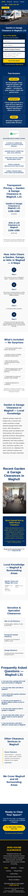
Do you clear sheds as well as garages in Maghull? (12, 709)
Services (16, 1)
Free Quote (5, 7)
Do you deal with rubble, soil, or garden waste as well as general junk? (13, 716)
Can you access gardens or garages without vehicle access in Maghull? (13, 702)
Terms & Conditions (14, 879)
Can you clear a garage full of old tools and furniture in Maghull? (13, 682)
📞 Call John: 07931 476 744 (14, 828)
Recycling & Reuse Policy (14, 876)
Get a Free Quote (14, 61)
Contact (22, 1)
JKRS (3, 1)
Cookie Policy (14, 873)
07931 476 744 (14, 4)
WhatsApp (20, 833)
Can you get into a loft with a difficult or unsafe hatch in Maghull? (14, 724)
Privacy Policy (18, 870)
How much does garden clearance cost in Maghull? (14, 695)
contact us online (11, 833)
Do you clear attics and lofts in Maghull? (12, 688)
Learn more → (9, 762)
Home (6, 868)
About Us (9, 1)
